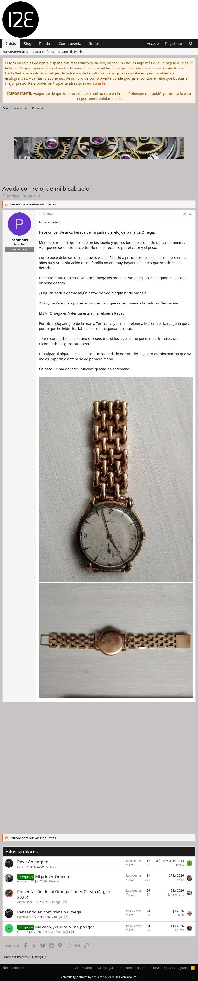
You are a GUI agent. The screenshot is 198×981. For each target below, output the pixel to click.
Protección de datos (130, 968)
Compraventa (70, 43)
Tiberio (179, 865)
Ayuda (183, 968)
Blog (27, 43)
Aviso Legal (105, 968)
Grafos (93, 43)
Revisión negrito (32, 862)
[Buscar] (191, 43)
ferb (181, 915)
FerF (20, 932)
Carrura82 (24, 917)
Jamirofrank (176, 895)
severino (23, 867)
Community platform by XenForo (99, 977)
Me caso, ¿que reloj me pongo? (64, 927)
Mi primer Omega (52, 876)
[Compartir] (184, 214)
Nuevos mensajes (15, 51)
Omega (51, 867)
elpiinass (23, 881)
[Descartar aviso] (191, 63)
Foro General (52, 932)
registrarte (95, 83)
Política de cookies (161, 968)
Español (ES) (16, 968)
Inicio (11, 43)
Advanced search (70, 51)
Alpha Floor (24, 902)
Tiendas (45, 43)
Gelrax (179, 930)
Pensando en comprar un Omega (49, 912)
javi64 (180, 880)
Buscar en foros (43, 51)
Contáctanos (84, 968)
